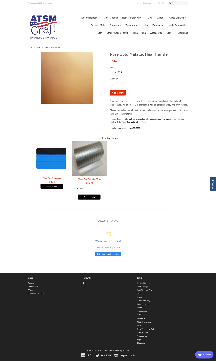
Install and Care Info (36, 293)
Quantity (114, 78)
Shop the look (51, 186)
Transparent (131, 25)
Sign (169, 32)
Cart (163, 3)
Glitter (160, 17)
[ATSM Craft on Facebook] (84, 283)
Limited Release (89, 17)
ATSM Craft (107, 350)
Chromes (115, 25)
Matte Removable (177, 25)
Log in (136, 3)
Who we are (33, 286)
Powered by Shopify (121, 350)
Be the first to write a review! (108, 254)
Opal (150, 17)
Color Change (111, 17)
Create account (148, 3)
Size (112, 67)
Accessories (156, 32)
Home (30, 47)
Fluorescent (158, 25)
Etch (100, 32)
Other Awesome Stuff (117, 32)
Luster (145, 25)
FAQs (30, 290)
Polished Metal (98, 25)
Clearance (183, 32)
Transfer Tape (139, 32)
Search (31, 283)
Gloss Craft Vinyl (177, 17)
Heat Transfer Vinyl (132, 17)
